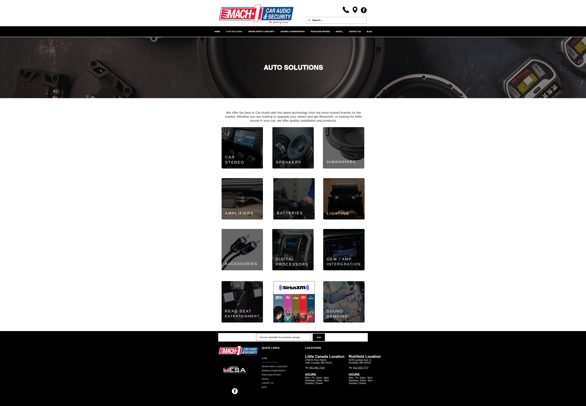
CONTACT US (267, 383)
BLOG (264, 387)
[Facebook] (364, 10)
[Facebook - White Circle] (235, 391)
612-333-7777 (360, 367)
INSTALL (265, 379)
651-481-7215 (317, 367)
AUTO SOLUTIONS (270, 362)
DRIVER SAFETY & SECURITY (275, 367)
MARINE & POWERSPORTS (273, 371)
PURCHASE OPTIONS (271, 375)
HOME (264, 358)
